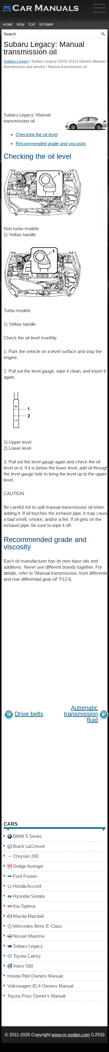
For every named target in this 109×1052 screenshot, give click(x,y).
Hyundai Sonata (29, 896)
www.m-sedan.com (70, 1034)
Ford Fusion (25, 876)
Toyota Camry (27, 956)
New (20, 24)
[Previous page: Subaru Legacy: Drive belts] (9, 715)
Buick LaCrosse (29, 846)
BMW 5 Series (27, 836)
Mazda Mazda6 (28, 916)
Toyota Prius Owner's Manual (36, 995)
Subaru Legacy (16, 61)
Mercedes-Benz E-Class (37, 926)
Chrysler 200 (25, 856)
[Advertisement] (54, 92)
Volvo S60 (23, 966)
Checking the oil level (37, 134)
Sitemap (46, 24)
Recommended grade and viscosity (51, 143)
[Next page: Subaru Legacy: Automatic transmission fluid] (104, 715)
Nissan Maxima (28, 936)
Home (8, 24)
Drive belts (29, 714)
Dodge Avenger (28, 866)
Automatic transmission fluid (81, 714)
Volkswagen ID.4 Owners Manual (40, 985)
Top (31, 24)
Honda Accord (27, 886)
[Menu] (99, 14)
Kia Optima (24, 906)
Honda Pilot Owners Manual (35, 975)
